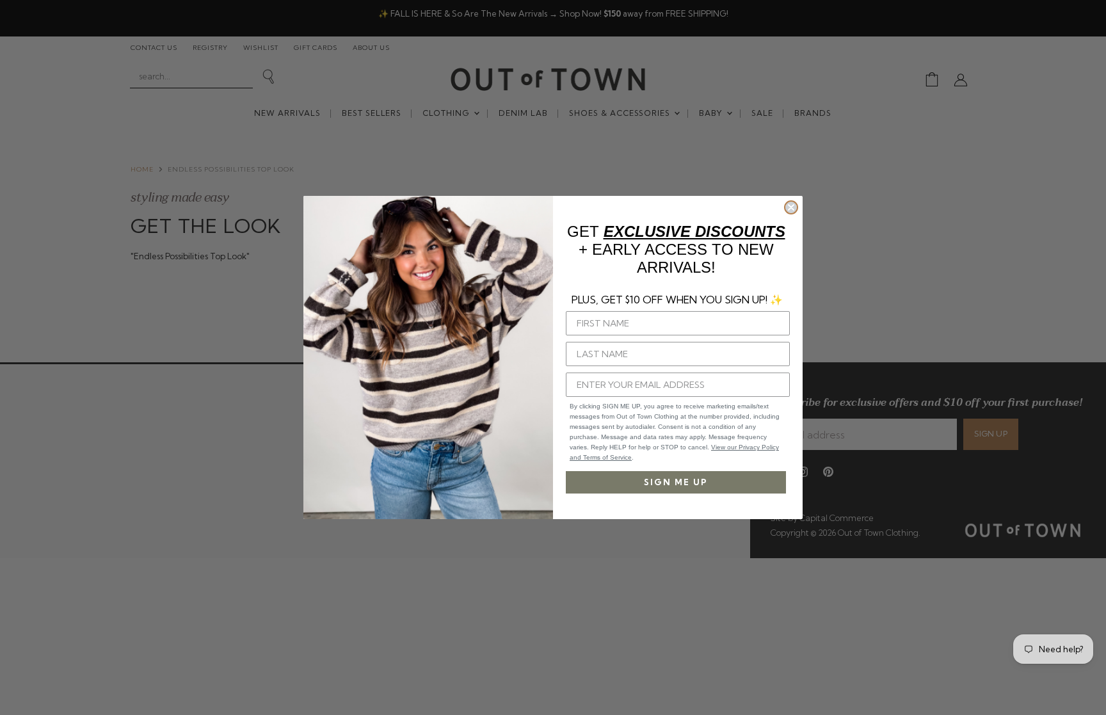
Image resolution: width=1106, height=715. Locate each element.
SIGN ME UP (676, 482)
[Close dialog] (791, 207)
